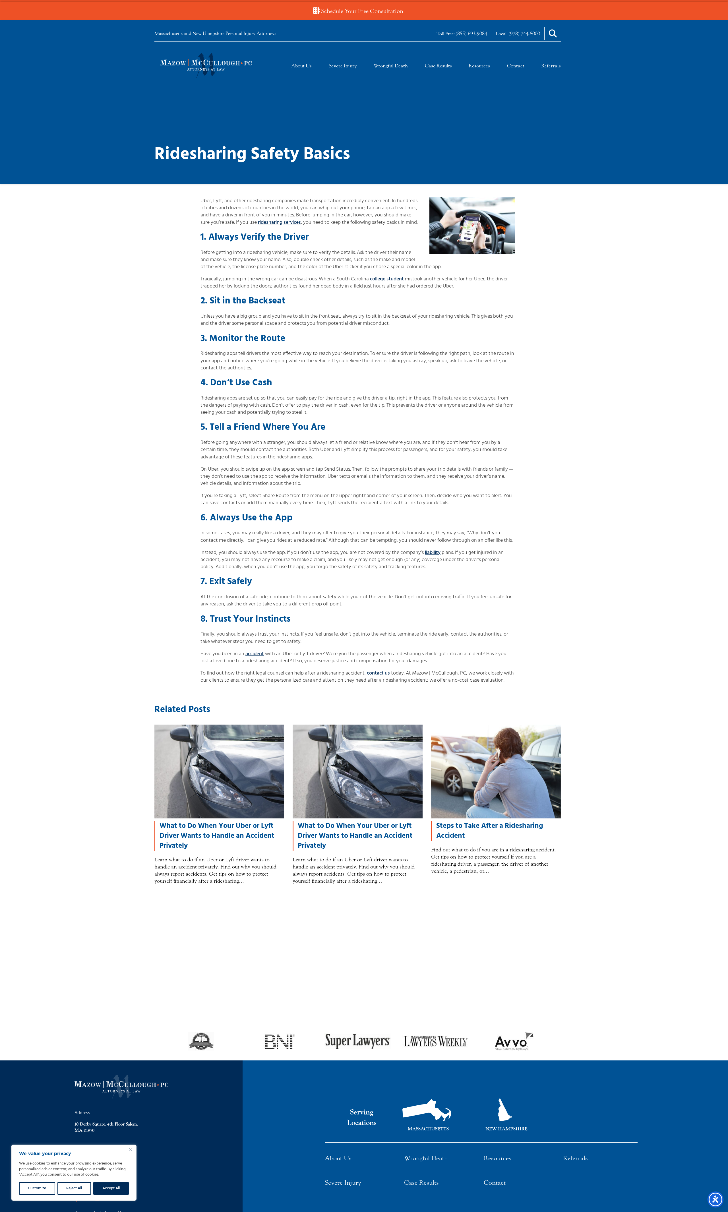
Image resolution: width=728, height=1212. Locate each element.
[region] (73, 1173)
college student (387, 279)
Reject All (74, 1188)
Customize (37, 1188)
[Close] (130, 1149)
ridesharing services (279, 222)
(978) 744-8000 (524, 33)
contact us (378, 673)
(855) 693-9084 (471, 33)
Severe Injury (343, 66)
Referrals (551, 66)
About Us (301, 66)
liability (432, 553)
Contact (515, 66)
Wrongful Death (391, 66)
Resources (479, 66)
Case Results (438, 66)
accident (254, 654)
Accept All (111, 1188)
